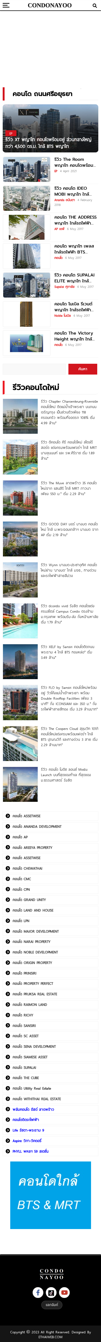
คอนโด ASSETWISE (26, 816)
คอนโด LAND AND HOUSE (33, 910)
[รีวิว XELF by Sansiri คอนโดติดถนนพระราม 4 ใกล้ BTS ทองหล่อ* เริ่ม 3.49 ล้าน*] (20, 661)
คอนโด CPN (21, 889)
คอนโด (58, 257)
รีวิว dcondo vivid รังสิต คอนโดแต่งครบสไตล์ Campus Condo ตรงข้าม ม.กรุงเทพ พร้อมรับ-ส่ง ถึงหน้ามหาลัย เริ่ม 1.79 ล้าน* (69, 614)
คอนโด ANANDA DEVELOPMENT (37, 826)
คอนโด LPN (21, 920)
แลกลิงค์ (52, 1304)
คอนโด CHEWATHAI (27, 868)
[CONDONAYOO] (50, 5)
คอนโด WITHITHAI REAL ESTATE (37, 1098)
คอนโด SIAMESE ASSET (30, 1057)
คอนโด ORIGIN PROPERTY (32, 962)
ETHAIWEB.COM (50, 1337)
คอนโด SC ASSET (26, 1036)
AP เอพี (59, 228)
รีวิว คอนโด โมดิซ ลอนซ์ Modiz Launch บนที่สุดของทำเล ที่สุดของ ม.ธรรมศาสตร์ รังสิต (66, 775)
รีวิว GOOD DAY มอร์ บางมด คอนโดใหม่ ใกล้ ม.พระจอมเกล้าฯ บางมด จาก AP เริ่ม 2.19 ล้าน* (69, 529)
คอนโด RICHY (23, 1015)
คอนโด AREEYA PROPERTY (32, 847)
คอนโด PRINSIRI (24, 973)
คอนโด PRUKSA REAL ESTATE (35, 994)
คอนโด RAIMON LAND (30, 1004)
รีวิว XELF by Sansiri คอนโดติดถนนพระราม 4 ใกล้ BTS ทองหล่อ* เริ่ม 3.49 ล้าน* (67, 652)
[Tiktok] (51, 1292)
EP (55, 170)
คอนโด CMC (22, 879)
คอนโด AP (20, 837)
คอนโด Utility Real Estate (32, 1088)
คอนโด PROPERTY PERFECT (33, 983)
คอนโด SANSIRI (24, 1025)
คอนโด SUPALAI (24, 1067)
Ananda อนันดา (64, 199)
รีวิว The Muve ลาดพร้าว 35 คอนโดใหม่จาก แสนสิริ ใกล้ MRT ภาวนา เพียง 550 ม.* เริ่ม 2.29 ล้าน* (69, 488)
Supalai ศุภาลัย (64, 286)
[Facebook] (38, 1292)
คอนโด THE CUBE (26, 1077)
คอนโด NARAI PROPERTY (31, 941)
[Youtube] (64, 1292)
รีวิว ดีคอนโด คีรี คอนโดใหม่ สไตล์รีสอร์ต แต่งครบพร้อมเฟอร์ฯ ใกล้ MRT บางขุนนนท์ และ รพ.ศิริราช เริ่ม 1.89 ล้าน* (69, 450)
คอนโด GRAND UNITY (29, 899)
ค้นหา (82, 369)
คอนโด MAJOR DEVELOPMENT (36, 931)
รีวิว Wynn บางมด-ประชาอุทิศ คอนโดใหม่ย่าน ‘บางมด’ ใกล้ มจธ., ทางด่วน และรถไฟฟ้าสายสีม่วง (69, 570)
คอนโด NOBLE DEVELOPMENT (35, 952)
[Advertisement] (50, 47)
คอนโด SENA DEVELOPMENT (34, 1046)
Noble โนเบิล (62, 315)
